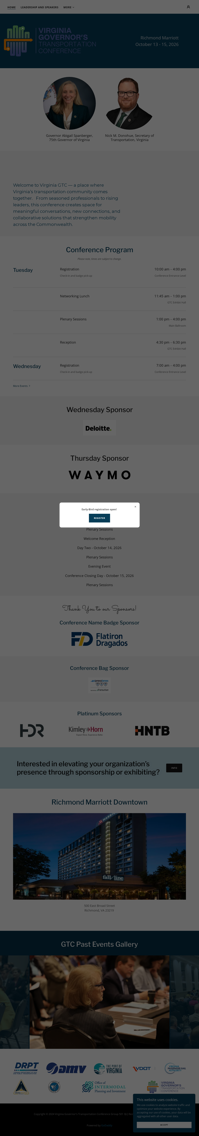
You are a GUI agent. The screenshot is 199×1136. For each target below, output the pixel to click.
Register (99, 518)
